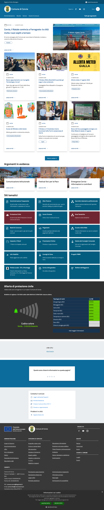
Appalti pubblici (32, 455)
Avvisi (78, 449)
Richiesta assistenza (33, 481)
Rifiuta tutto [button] (58, 503)
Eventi (78, 460)
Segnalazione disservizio (35, 475)
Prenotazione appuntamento (36, 472)
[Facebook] (75, 9)
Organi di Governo (9, 443)
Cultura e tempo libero (34, 446)
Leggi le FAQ (31, 478)
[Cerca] (98, 9)
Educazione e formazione (59, 443)
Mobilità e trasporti (33, 463)
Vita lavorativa (32, 449)
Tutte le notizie (51, 158)
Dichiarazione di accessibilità (60, 481)
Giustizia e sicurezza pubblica (60, 446)
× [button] (102, 492)
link (67, 500)
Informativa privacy (57, 475)
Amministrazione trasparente (60, 472)
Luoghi (78, 457)
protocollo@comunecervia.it (16, 487)
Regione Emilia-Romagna (11, 2)
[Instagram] (83, 9)
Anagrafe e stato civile (34, 443)
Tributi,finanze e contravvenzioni (61, 449)
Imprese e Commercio (34, 452)
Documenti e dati (9, 461)
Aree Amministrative (10, 446)
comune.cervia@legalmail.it (15, 484)
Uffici (5, 449)
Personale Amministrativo (11, 458)
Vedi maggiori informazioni (76, 331)
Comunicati (79, 446)
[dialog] (52, 500)
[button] (52, 507)
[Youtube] (79, 9)
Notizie (9, 25)
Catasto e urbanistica (34, 458)
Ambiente (55, 452)
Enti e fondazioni (8, 452)
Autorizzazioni (56, 458)
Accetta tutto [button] (46, 503)
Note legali (55, 478)
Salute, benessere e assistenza (60, 455)
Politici (6, 455)
